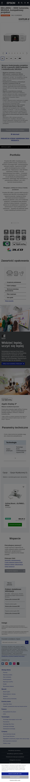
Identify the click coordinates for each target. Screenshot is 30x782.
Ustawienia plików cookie (15, 780)
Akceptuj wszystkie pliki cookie (15, 773)
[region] (15, 772)
